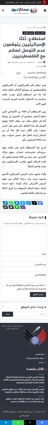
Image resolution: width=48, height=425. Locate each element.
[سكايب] (22, 203)
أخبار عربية (31, 27)
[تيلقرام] (4, 203)
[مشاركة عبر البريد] (10, 207)
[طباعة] (4, 207)
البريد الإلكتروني (40, 264)
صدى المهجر (28, 33)
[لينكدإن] (27, 203)
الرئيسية (40, 27)
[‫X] (33, 203)
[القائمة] (45, 11)
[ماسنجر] (16, 203)
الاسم (43, 254)
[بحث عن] (3, 11)
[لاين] (16, 207)
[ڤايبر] (22, 207)
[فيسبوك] (39, 203)
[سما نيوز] (24, 11)
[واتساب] (10, 203)
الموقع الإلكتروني (40, 274)
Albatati (40, 62)
